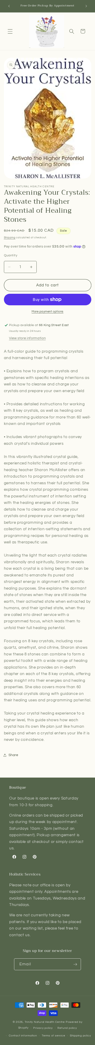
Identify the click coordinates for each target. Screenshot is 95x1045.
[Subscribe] (75, 964)
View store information (27, 338)
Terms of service (53, 1035)
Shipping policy (80, 1035)
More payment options (47, 311)
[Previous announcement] (9, 6)
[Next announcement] (86, 6)
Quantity (11, 255)
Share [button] (13, 755)
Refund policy (67, 1028)
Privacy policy (43, 1028)
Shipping (9, 237)
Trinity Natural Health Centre (45, 1022)
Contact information (23, 1035)
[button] (10, 31)
